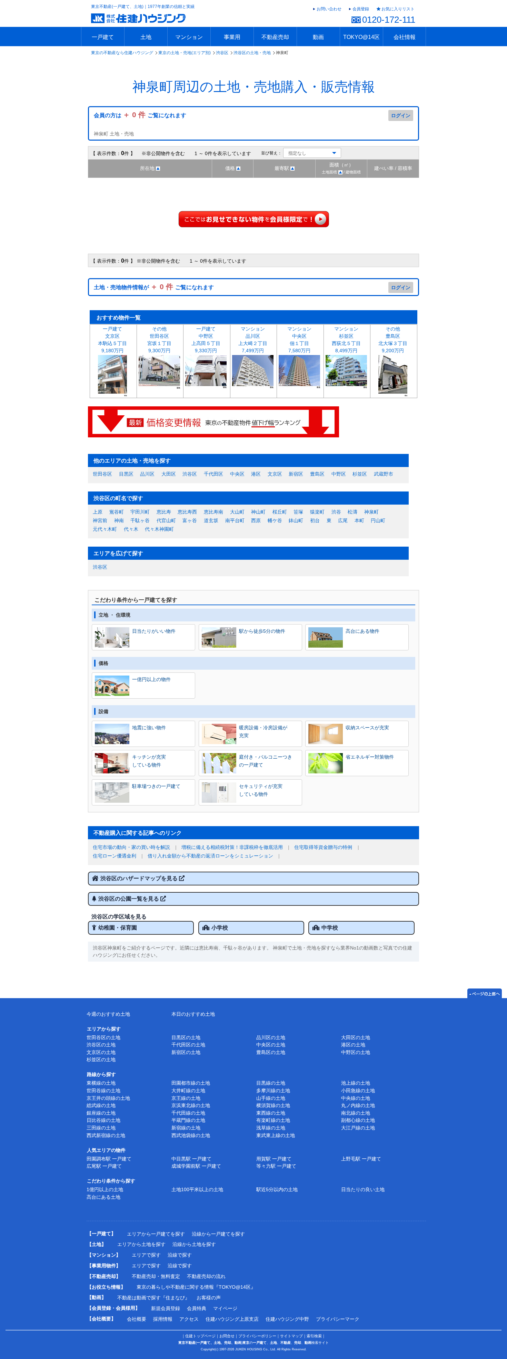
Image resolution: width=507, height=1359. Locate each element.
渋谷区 (222, 52)
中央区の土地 (270, 1044)
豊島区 (317, 474)
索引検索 (314, 1336)
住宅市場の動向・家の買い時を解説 (131, 847)
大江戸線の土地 (358, 1127)
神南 (119, 520)
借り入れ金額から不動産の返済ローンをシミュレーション (210, 856)
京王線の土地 (185, 1098)
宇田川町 (140, 512)
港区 (256, 474)
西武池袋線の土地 (190, 1135)
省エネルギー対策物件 (370, 757)
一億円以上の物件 (151, 679)
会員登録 (360, 9)
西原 (256, 520)
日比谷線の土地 (103, 1120)
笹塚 (298, 512)
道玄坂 (211, 520)
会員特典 (196, 1308)
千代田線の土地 (188, 1113)
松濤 (352, 512)
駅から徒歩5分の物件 (262, 631)
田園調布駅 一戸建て (109, 1159)
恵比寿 (164, 512)
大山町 (237, 512)
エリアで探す (146, 1255)
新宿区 (296, 474)
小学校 (219, 928)
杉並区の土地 (101, 1059)
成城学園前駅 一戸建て (196, 1166)
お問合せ (227, 1336)
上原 (97, 512)
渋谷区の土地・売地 (252, 52)
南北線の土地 (355, 1113)
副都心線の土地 (358, 1120)
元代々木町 (105, 529)
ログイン (400, 115)
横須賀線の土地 (273, 1105)
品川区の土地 (270, 1037)
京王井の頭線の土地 (108, 1098)
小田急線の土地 (358, 1090)
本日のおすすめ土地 (193, 1014)
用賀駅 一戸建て (273, 1159)
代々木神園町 (159, 529)
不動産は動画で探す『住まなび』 (153, 1297)
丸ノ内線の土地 (358, 1105)
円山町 (378, 520)
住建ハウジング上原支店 (232, 1319)
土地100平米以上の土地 (197, 1189)
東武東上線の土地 (275, 1135)
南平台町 (235, 520)
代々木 (131, 529)
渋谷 (336, 512)
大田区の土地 (355, 1037)
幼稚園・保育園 (117, 928)
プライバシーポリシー (257, 1336)
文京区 (275, 474)
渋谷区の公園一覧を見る (129, 899)
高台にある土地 (103, 1197)
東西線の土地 (270, 1113)
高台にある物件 (362, 631)
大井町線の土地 (188, 1090)
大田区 (168, 474)
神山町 (258, 512)
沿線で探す (180, 1255)
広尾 (343, 520)
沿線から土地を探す (194, 1244)
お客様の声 (209, 1297)
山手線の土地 (270, 1098)
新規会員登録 (165, 1308)
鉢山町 (296, 520)
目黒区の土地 (185, 1037)
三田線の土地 (101, 1127)
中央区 (237, 474)
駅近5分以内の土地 (277, 1189)
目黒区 (126, 474)
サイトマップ (291, 1336)
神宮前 (100, 520)
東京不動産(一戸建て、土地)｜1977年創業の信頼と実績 (143, 6)
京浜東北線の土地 (190, 1105)
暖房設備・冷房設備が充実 (263, 731)
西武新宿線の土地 (106, 1135)
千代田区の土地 (188, 1044)
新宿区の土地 (185, 1052)
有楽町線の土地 (273, 1120)
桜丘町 (279, 512)
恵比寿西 (187, 512)
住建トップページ (200, 1336)
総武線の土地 (101, 1105)
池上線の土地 (355, 1083)
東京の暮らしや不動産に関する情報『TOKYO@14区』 (196, 1287)
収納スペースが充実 (367, 727)
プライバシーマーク (337, 1319)
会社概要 (136, 1319)
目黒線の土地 (270, 1083)
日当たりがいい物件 (154, 631)
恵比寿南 (213, 512)
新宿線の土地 (185, 1127)
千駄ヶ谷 (140, 520)
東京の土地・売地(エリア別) (184, 52)
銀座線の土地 (101, 1113)
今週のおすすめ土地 (108, 1014)
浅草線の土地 (270, 1127)
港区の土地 (353, 1044)
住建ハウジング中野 (287, 1319)
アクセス (189, 1319)
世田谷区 (102, 474)
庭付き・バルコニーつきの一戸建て (265, 760)
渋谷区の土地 (101, 1044)
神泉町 (371, 512)
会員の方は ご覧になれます (140, 115)
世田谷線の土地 (103, 1090)
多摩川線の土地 (273, 1090)
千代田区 (213, 474)
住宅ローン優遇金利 (114, 856)
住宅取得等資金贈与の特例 (323, 847)
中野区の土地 (355, 1052)
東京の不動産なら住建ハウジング (122, 52)
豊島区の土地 (270, 1052)
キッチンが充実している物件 (149, 760)
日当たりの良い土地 (363, 1189)
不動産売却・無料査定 (156, 1276)
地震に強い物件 (149, 727)
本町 (359, 520)
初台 (315, 520)
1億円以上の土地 (105, 1189)
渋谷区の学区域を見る (119, 917)
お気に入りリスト (398, 9)
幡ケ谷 (275, 520)
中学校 (329, 928)
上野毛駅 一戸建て (361, 1159)
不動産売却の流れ (206, 1276)
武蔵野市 (383, 474)
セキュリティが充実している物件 (260, 790)
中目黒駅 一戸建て (191, 1159)
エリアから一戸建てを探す (156, 1234)
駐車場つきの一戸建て (156, 786)
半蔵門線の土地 (188, 1120)
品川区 (147, 474)
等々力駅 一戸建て (276, 1166)
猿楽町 (317, 512)
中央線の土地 (355, 1098)
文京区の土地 (101, 1052)
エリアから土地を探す (141, 1244)
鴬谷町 (116, 512)
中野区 (338, 474)
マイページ (225, 1308)
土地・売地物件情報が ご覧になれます (154, 287)
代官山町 (166, 520)
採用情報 (162, 1319)
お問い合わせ (329, 9)
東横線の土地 (101, 1083)
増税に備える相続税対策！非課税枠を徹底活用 (232, 847)
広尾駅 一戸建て (104, 1166)
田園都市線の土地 (190, 1083)
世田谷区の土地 (103, 1037)
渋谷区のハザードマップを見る (139, 878)
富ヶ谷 (189, 520)
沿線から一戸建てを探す (218, 1234)
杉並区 (359, 474)
